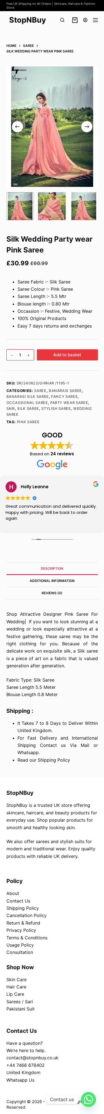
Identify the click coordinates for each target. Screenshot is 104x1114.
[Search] (62, 20)
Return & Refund (23, 923)
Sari (10, 408)
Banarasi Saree (65, 390)
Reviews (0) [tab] (52, 593)
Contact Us (18, 901)
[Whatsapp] (88, 1099)
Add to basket (67, 354)
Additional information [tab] (52, 581)
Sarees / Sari (19, 1001)
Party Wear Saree (69, 402)
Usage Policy (20, 945)
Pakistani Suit (20, 1009)
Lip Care (15, 994)
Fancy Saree (64, 396)
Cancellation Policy (26, 915)
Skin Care (16, 979)
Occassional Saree (27, 402)
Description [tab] (52, 568)
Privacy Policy (21, 930)
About (12, 893)
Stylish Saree (56, 408)
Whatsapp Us (20, 1080)
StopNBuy (27, 20)
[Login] (85, 20)
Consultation (19, 952)
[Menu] (95, 20)
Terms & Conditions (26, 937)
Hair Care (16, 987)
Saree (40, 390)
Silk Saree (28, 408)
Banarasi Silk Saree (27, 396)
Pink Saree (28, 422)
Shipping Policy (22, 908)
